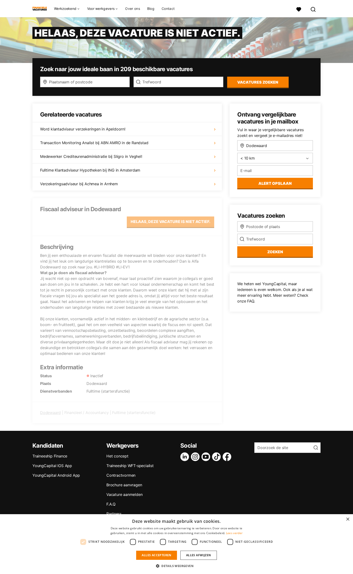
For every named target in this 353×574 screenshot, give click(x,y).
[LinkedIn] (185, 456)
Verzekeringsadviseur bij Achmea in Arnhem (79, 183)
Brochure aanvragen (124, 484)
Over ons (132, 8)
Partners (113, 513)
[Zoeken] (313, 9)
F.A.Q (111, 504)
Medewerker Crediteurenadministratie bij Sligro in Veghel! (91, 156)
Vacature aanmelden (124, 494)
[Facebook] (228, 456)
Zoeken (275, 251)
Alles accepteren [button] (156, 555)
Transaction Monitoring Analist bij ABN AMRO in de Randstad (94, 142)
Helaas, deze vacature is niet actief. (170, 221)
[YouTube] (206, 456)
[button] (176, 565)
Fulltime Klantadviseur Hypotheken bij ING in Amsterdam (90, 170)
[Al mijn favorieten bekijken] (298, 9)
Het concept (117, 456)
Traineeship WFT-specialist (130, 465)
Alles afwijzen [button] (198, 555)
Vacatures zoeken (257, 82)
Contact (168, 8)
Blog (150, 8)
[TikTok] (217, 456)
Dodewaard (50, 412)
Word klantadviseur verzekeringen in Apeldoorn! (82, 129)
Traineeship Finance (49, 456)
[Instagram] (196, 456)
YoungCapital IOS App (52, 465)
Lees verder (234, 533)
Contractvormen (120, 475)
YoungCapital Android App (56, 475)
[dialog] (176, 544)
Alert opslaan (275, 183)
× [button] (347, 519)
